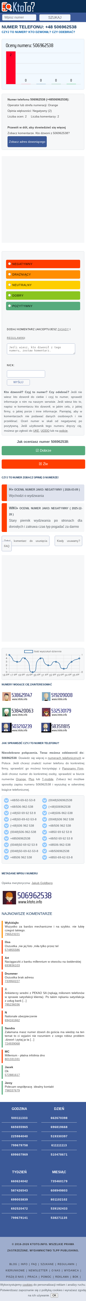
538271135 (59, 1217)
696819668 (59, 1127)
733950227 (12, 981)
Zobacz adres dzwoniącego (27, 141)
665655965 (19, 1127)
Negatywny (22, 264)
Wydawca (71, 1270)
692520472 (19, 1208)
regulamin (15, 337)
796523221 (12, 934)
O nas (56, 1270)
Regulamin (66, 1264)
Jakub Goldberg (42, 883)
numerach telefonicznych (64, 758)
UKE (36, 430)
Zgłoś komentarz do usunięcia (25, 540)
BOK (75, 1276)
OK (54, 1295)
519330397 (59, 1136)
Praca (32, 1276)
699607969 (19, 1154)
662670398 (59, 1118)
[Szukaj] (19, 16)
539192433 (59, 1208)
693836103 (12, 965)
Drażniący (21, 274)
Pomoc (46, 1276)
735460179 (59, 1181)
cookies (28, 1284)
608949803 (59, 1190)
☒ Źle (43, 464)
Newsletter (38, 1270)
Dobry (18, 295)
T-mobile (47, 779)
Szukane (47, 1264)
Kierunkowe (15, 1270)
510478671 (59, 1154)
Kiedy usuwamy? (68, 540)
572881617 (12, 1075)
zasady (63, 329)
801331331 (12, 1059)
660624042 (19, 1181)
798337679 (12, 1090)
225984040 (19, 1136)
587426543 (19, 1190)
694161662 (12, 1020)
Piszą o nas (15, 1276)
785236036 (12, 1004)
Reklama (62, 1276)
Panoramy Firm (72, 768)
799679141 (19, 1217)
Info (24, 1264)
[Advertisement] (43, 199)
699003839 (19, 1199)
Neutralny (22, 285)
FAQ (6, 546)
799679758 (19, 1145)
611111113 (59, 1145)
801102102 (59, 1199)
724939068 (12, 1043)
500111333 (19, 1118)
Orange (21, 779)
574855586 (12, 949)
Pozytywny (22, 306)
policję (63, 430)
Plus (31, 779)
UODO (45, 430)
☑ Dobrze (43, 451)
